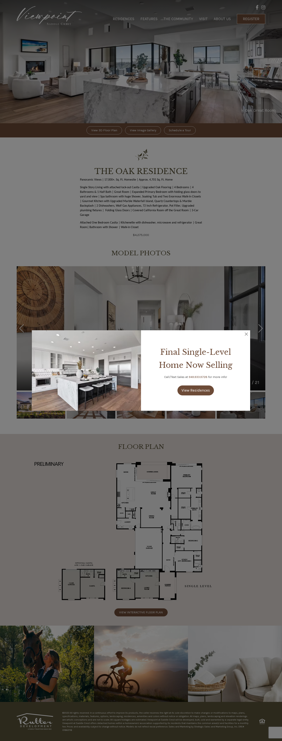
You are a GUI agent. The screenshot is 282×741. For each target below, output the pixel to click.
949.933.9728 (198, 377)
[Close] (246, 334)
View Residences (195, 390)
